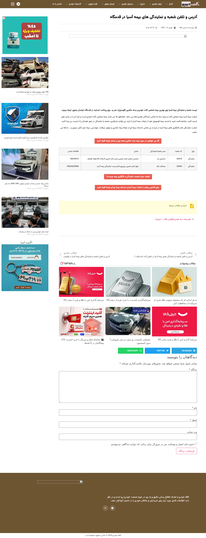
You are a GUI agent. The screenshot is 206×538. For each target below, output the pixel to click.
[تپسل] (3, 17)
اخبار (171, 4)
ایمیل (193, 420)
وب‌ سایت (192, 432)
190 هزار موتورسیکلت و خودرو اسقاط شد (32, 92)
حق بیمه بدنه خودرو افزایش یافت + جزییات (173, 219)
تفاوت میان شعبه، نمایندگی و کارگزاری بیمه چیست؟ (128, 176)
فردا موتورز (92, 4)
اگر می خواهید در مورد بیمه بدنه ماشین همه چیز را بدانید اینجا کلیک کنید (128, 141)
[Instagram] (12, 4)
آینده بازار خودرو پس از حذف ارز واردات (33, 231)
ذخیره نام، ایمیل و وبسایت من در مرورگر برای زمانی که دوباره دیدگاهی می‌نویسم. (152, 444)
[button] (184, 351)
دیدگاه (193, 369)
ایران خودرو (157, 4)
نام (194, 408)
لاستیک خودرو (75, 4)
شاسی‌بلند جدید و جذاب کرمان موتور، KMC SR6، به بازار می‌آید (26, 185)
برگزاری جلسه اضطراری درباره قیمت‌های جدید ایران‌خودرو (26, 137)
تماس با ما (57, 4)
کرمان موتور (109, 4)
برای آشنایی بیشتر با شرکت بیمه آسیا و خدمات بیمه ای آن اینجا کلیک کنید (128, 187)
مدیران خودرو (127, 4)
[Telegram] (18, 4)
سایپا (142, 4)
